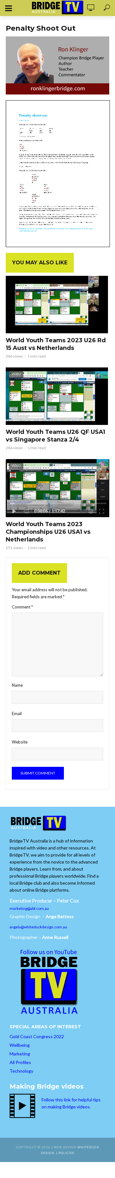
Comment (22, 606)
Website (19, 741)
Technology (21, 1071)
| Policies (65, 1153)
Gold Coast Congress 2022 (37, 1036)
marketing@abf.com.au (29, 908)
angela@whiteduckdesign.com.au (38, 927)
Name (17, 685)
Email (17, 713)
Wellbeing (20, 1045)
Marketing (20, 1053)
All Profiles (20, 1062)
